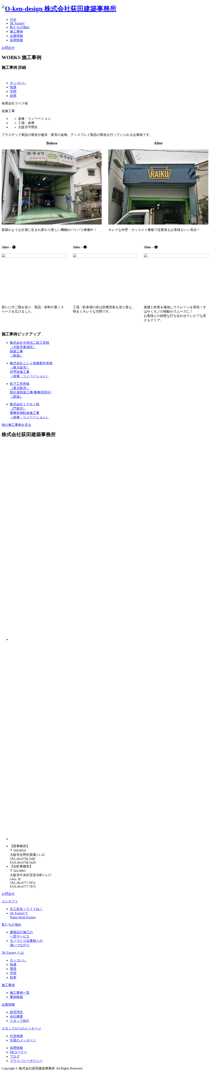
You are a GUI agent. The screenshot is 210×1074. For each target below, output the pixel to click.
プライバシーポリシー (26, 1061)
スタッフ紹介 (20, 1020)
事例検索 (16, 997)
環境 (13, 969)
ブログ (15, 1056)
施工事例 (16, 31)
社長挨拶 (16, 1036)
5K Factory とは (13, 952)
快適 (13, 87)
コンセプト (10, 901)
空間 (13, 91)
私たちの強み (20, 27)
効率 (13, 95)
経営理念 (16, 1012)
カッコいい (18, 83)
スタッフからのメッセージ (21, 1028)
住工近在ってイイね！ (26, 909)
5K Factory (17, 23)
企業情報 (16, 36)
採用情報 (16, 40)
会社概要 (16, 1016)
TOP (13, 19)
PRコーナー (18, 1052)
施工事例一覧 (20, 992)
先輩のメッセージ (23, 1040)
